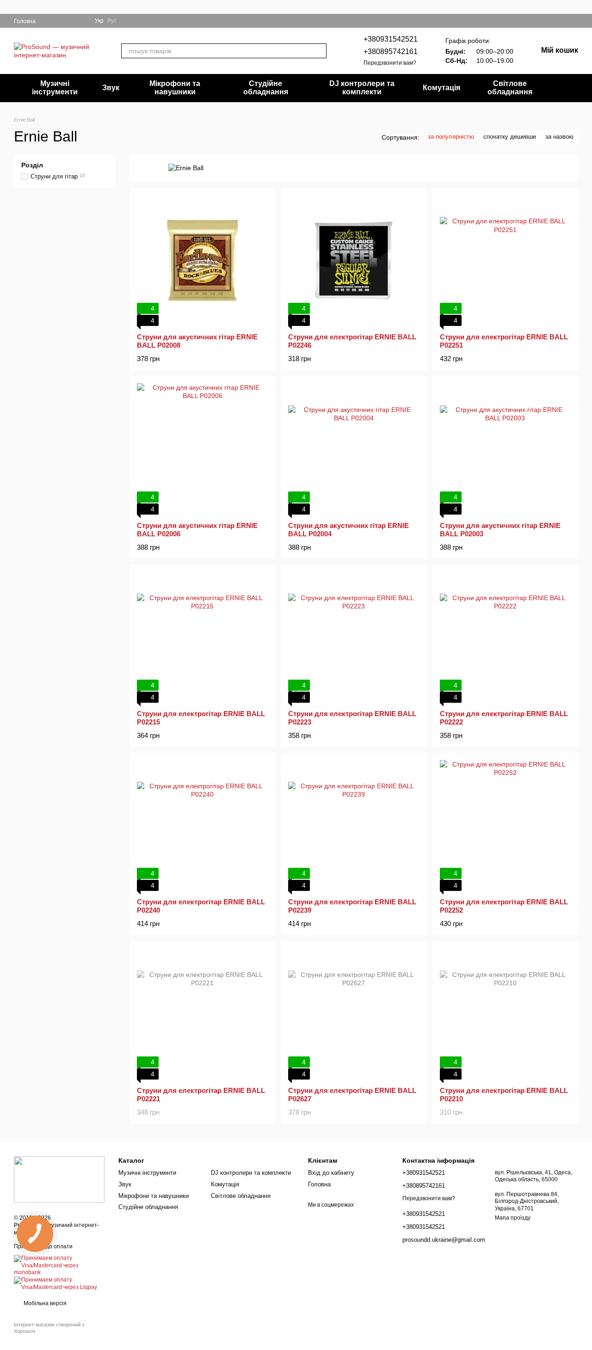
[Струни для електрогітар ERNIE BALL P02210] (505, 1013)
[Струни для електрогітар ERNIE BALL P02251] (505, 260)
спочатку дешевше (509, 136)
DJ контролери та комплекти (362, 88)
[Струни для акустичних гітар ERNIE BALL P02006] (202, 448)
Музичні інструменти (55, 88)
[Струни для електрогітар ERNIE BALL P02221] (202, 1013)
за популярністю (451, 136)
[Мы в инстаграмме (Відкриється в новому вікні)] (59, 21)
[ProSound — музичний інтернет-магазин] (59, 1179)
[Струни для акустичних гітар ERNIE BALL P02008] (202, 260)
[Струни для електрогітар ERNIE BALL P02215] (202, 637)
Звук (110, 88)
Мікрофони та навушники (174, 88)
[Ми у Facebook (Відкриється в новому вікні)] (48, 21)
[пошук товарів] (319, 50)
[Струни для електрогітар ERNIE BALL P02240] (202, 825)
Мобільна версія (44, 1303)
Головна (25, 21)
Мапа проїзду (512, 1218)
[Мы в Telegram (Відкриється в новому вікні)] (70, 21)
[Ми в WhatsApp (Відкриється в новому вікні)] (82, 21)
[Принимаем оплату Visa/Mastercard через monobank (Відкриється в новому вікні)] (59, 1265)
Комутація (441, 88)
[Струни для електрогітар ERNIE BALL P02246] (353, 260)
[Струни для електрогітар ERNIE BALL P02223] (353, 637)
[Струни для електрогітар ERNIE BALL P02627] (353, 1013)
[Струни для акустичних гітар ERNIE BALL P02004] (353, 448)
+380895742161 (391, 51)
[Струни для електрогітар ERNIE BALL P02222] (505, 637)
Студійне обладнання (265, 88)
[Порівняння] (574, 21)
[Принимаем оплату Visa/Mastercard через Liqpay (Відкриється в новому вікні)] (59, 1283)
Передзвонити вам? (390, 63)
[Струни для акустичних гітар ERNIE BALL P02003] (505, 448)
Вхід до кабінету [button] (331, 1172)
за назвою (559, 136)
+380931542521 (391, 39)
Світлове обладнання (509, 88)
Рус (112, 21)
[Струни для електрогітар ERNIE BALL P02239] (353, 825)
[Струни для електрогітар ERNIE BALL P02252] (505, 825)
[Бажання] (557, 21)
